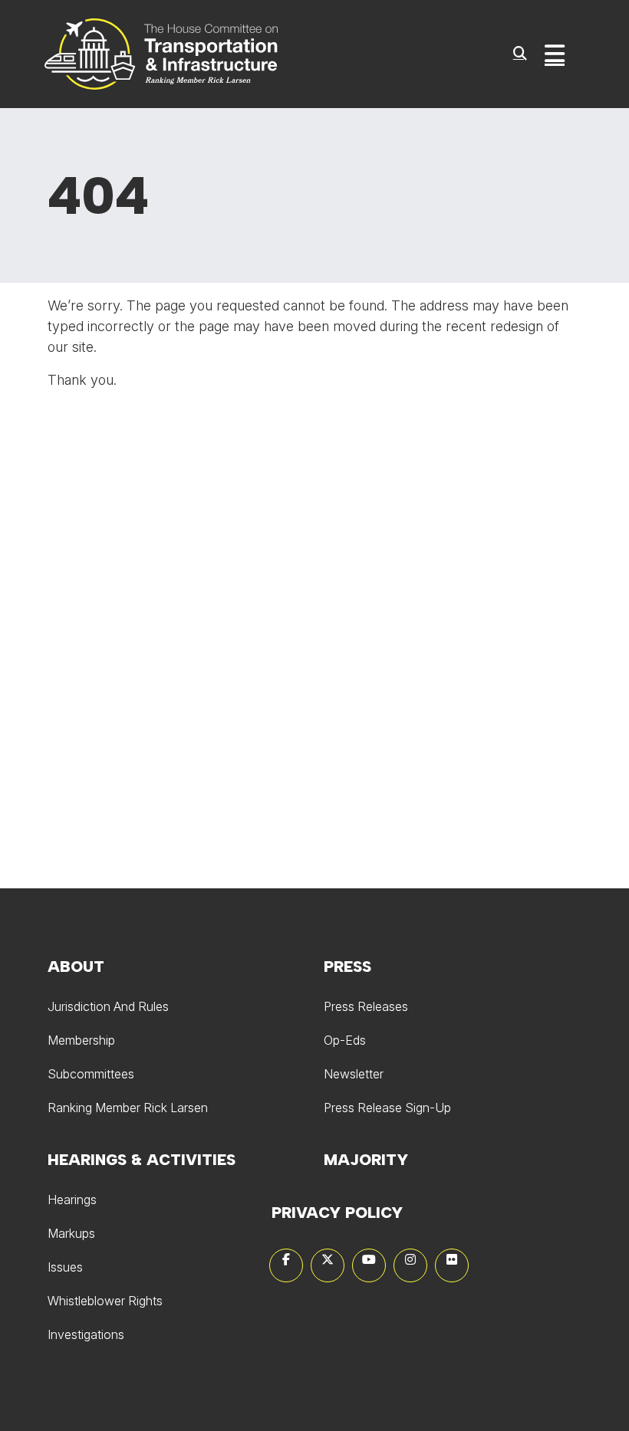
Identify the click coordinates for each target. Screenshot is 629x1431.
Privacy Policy (337, 1212)
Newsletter (354, 1073)
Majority (366, 1159)
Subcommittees (91, 1073)
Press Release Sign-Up (387, 1107)
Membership (81, 1040)
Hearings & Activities (141, 1159)
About (76, 966)
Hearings (72, 1199)
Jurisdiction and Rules (108, 1006)
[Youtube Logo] (369, 1265)
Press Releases (366, 1006)
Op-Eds (345, 1040)
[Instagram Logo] (410, 1265)
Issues (65, 1267)
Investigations (86, 1334)
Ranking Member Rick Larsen (128, 1107)
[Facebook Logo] (286, 1265)
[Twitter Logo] (327, 1265)
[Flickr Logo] (452, 1265)
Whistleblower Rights (105, 1300)
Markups (71, 1233)
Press (347, 966)
